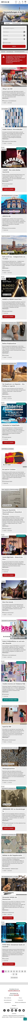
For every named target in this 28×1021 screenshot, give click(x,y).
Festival (4, 404)
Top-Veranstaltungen (16, 23)
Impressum (5, 1015)
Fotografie (5, 109)
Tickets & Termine (9, 189)
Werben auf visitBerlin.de (20, 1002)
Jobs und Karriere (7, 1000)
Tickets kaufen (8, 917)
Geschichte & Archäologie (9, 68)
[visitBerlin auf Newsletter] (23, 1010)
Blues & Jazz (5, 536)
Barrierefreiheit (21, 1015)
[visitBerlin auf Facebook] (4, 1010)
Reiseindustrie (7, 1002)
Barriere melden (5, 1017)
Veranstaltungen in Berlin (14, 12)
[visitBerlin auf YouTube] (12, 1010)
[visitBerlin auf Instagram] (16, 1010)
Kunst (3, 581)
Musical (4, 149)
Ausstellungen (6, 236)
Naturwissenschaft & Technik (10, 195)
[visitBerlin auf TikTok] (20, 1010)
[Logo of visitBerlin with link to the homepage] (5, 2)
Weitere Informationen (10, 699)
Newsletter (16, 995)
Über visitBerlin (7, 997)
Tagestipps (7, 23)
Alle (2, 23)
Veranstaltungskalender (14, 14)
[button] (19, 2)
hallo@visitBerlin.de (14, 991)
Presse (20, 997)
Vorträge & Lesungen (7, 449)
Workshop (4, 663)
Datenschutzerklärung (13, 1015)
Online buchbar (8, 42)
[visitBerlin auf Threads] (8, 1010)
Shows (3, 278)
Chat (25, 1019)
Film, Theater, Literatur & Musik (10, 489)
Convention (20, 1000)
